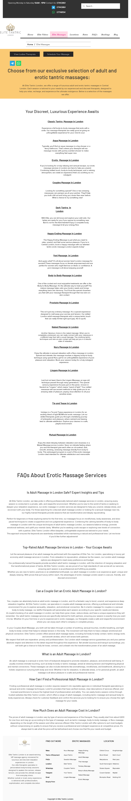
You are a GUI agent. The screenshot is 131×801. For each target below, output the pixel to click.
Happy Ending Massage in (60, 233)
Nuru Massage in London (66, 347)
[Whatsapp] (53, 12)
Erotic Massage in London (65, 160)
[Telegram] (53, 7)
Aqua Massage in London (65, 140)
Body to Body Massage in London (65, 275)
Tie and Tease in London (64, 403)
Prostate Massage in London (64, 302)
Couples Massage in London (67, 182)
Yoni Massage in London (65, 255)
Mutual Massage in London (62, 434)
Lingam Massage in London (64, 370)
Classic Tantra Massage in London (65, 121)
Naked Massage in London (65, 327)
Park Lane (116, 759)
